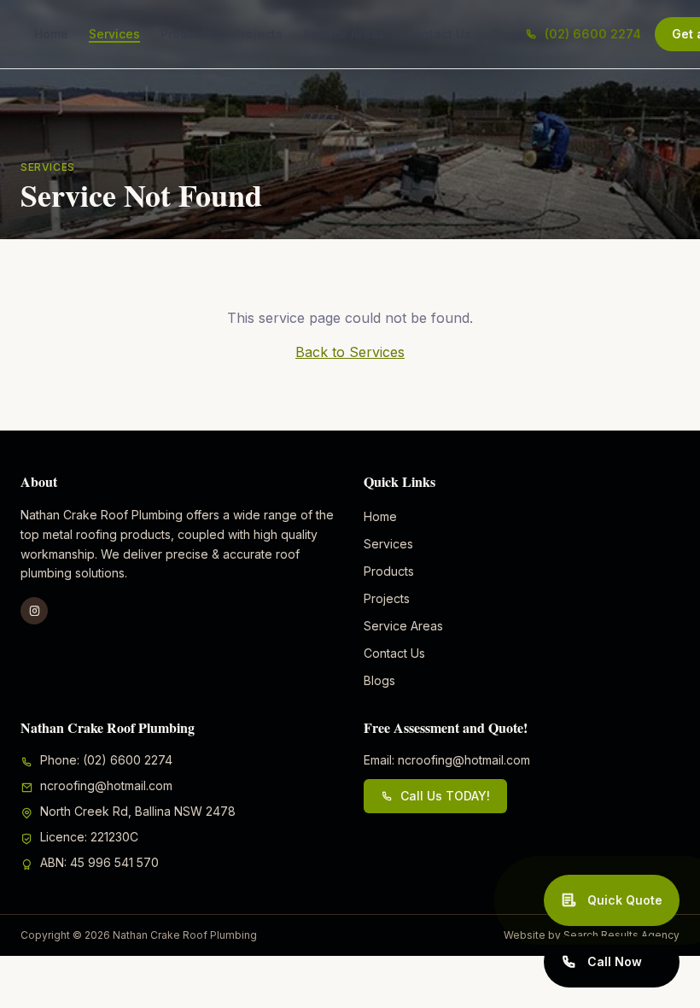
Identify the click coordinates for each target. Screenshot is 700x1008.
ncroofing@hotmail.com (106, 785)
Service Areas (344, 33)
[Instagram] (34, 610)
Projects (258, 33)
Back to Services (350, 351)
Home (51, 33)
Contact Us (438, 33)
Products (186, 33)
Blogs (508, 33)
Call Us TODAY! (445, 795)
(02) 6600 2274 (593, 33)
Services (114, 33)
